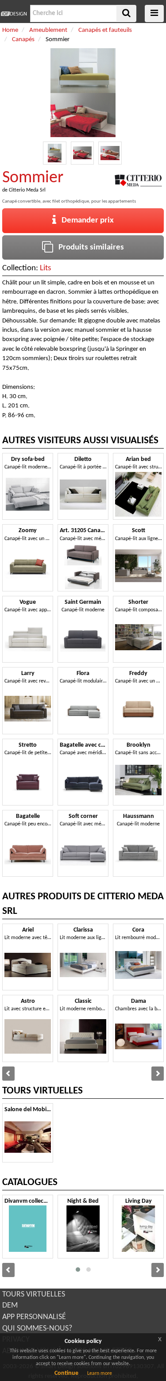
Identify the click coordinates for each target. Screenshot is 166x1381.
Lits (45, 268)
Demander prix (85, 220)
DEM (10, 1305)
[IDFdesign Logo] (14, 14)
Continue (66, 1373)
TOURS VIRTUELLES (33, 1294)
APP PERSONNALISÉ (34, 1317)
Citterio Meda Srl (27, 190)
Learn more (99, 1373)
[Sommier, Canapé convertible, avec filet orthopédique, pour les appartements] (54, 153)
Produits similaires (88, 247)
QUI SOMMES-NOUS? (37, 1328)
